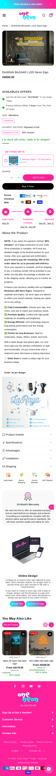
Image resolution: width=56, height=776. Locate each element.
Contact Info (9, 733)
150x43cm (9, 121)
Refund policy (10, 742)
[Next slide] (50, 4)
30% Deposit (28, 133)
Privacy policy (26, 742)
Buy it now (28, 186)
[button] (4, 15)
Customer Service (12, 719)
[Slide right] (51, 507)
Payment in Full (11, 133)
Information (9, 726)
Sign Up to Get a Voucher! (17, 712)
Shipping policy (30, 745)
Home (5, 26)
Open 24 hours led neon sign (15, 662)
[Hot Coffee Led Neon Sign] (41, 642)
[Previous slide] (5, 4)
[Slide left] (4, 507)
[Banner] (28, 402)
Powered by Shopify (28, 762)
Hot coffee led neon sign (41, 661)
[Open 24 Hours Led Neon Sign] (14, 642)
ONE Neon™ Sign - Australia (32, 758)
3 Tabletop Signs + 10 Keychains (35, 159)
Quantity (6, 171)
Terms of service (45, 742)
